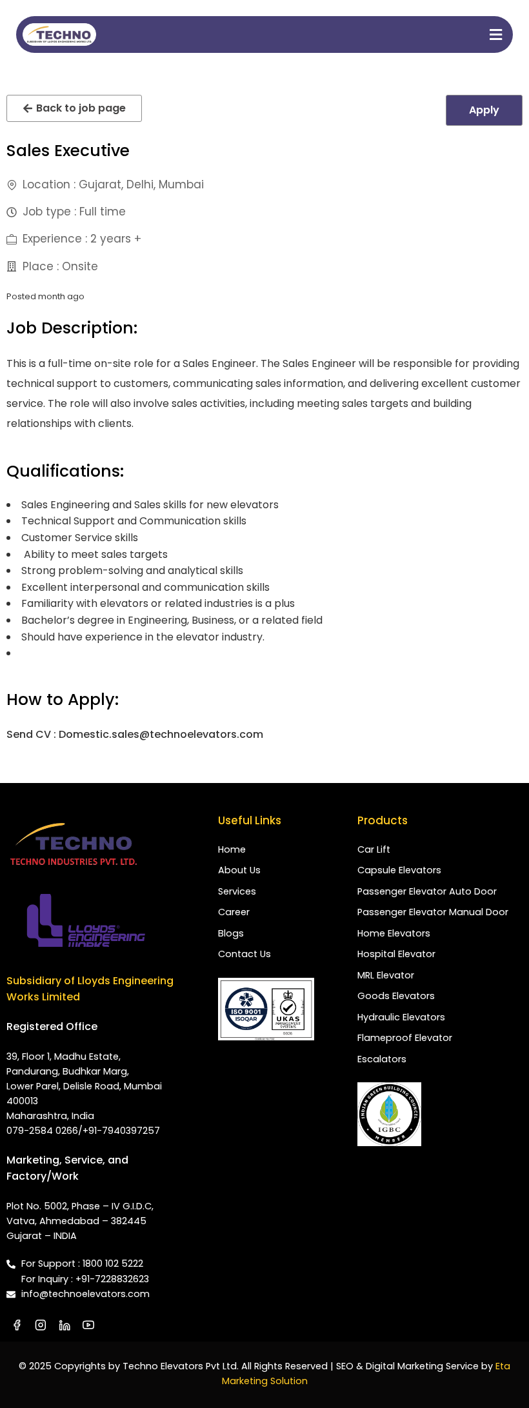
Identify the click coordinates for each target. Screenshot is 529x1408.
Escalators (381, 1059)
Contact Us (244, 953)
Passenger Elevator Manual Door (432, 912)
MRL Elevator (385, 975)
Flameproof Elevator (404, 1037)
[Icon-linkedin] (64, 1324)
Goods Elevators (396, 995)
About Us (239, 870)
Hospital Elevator (396, 953)
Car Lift (373, 849)
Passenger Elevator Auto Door (427, 891)
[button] (314, 34)
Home (232, 849)
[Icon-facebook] (16, 1324)
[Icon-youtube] (88, 1324)
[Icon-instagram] (40, 1324)
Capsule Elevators (399, 870)
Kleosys (288, 1062)
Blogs (231, 933)
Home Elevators (393, 933)
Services (237, 891)
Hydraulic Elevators (401, 1017)
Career (234, 912)
